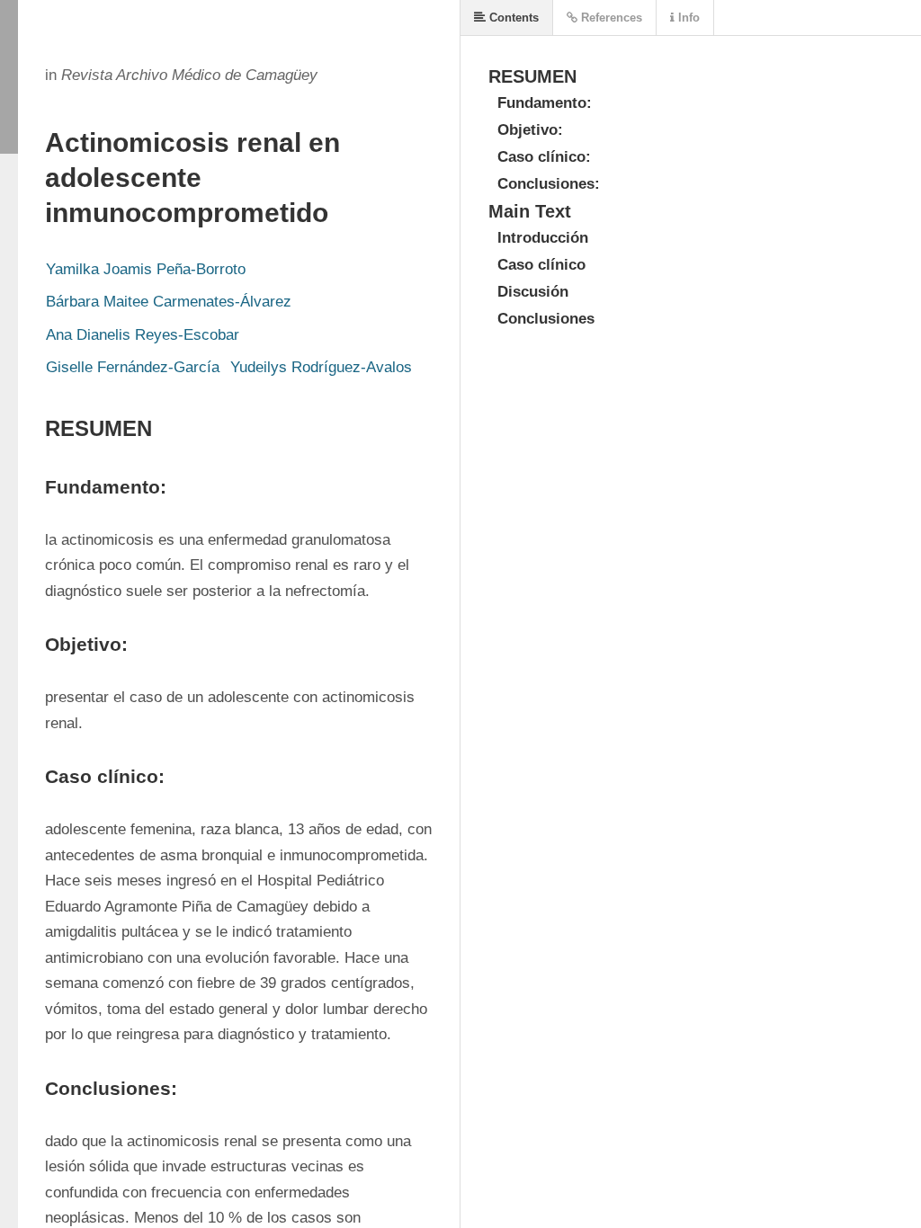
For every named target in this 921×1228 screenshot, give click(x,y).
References (609, 17)
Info (687, 17)
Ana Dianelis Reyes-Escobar (142, 334)
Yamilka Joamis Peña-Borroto (146, 269)
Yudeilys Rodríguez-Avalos (321, 367)
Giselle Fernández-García (132, 367)
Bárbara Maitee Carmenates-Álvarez (168, 301)
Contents (512, 17)
